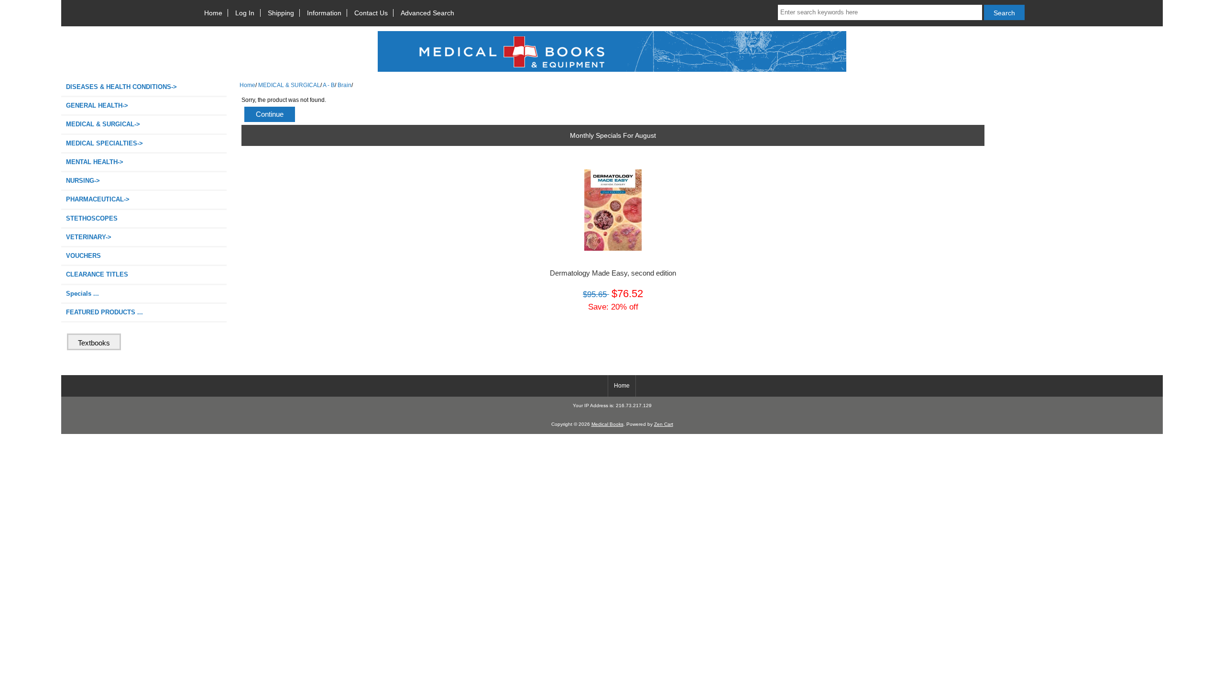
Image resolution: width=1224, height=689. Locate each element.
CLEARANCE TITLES (97, 274)
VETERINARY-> (88, 237)
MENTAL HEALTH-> (94, 162)
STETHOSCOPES (92, 218)
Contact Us (371, 13)
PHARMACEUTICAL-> (98, 199)
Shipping (281, 13)
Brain (344, 85)
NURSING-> (83, 180)
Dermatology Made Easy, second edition (613, 273)
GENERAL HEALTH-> (97, 105)
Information (324, 13)
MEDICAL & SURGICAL (289, 85)
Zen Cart (663, 424)
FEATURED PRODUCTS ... (104, 312)
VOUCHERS (83, 255)
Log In (244, 13)
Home (213, 13)
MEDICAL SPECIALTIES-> (104, 143)
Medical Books (607, 424)
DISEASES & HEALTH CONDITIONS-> (121, 86)
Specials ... (82, 293)
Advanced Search (427, 13)
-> (103, 124)
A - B (329, 85)
